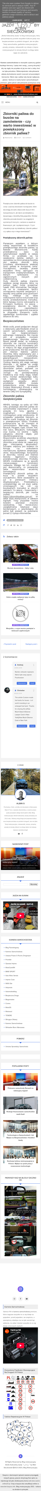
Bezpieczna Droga (12, 995)
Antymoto (8, 987)
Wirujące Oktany (11, 1019)
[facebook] (22, 834)
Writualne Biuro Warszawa (14, 1027)
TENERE (8, 1015)
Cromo (7, 1003)
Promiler (8, 960)
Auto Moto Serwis (11, 975)
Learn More (17, 20)
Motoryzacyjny (32, 1468)
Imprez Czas (10, 979)
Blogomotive (9, 999)
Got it (27, 20)
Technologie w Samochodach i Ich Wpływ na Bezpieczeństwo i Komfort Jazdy (20, 1137)
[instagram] (14, 1299)
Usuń (32, 683)
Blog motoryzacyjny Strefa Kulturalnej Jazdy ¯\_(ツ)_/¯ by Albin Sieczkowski (20, 1465)
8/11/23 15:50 (18, 693)
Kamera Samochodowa (13, 951)
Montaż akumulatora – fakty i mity (20, 568)
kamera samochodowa (21, 1311)
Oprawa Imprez (11, 963)
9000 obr (8, 983)
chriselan (21, 690)
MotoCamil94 (10, 967)
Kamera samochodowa (13, 1023)
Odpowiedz (22, 683)
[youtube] (18, 834)
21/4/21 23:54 (18, 668)
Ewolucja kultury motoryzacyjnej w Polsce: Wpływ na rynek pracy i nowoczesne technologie (20, 1163)
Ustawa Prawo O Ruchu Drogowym (18, 956)
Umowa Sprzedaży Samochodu (16, 1046)
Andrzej (20, 665)
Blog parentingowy (12, 947)
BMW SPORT (10, 971)
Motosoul (8, 1011)
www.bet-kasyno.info (7, 1486)
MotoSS (8, 1007)
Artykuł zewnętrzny (15, 520)
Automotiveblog (11, 991)
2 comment (27, 137)
